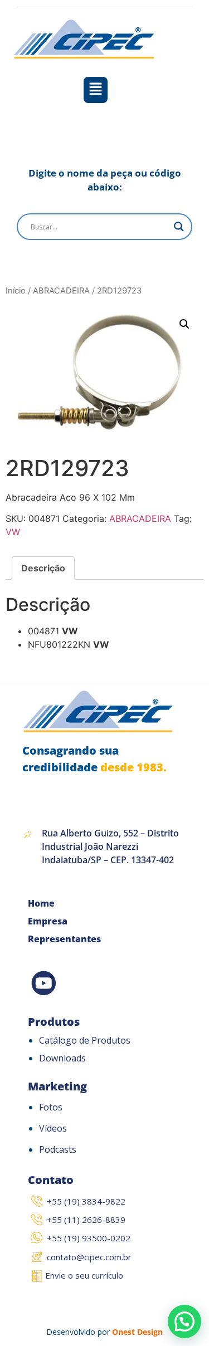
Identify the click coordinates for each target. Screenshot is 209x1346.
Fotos (50, 1107)
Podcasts (57, 1149)
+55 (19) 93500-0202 (88, 1238)
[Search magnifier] (179, 226)
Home (41, 903)
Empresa (47, 921)
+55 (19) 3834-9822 (86, 1201)
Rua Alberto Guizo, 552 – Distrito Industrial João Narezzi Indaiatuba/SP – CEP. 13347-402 (110, 846)
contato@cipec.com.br (89, 1256)
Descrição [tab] (43, 568)
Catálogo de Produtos (84, 1040)
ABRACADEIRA (61, 291)
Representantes (64, 939)
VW (13, 531)
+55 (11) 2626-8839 (86, 1219)
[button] (95, 90)
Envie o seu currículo (84, 1275)
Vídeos (53, 1128)
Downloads (62, 1058)
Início (16, 291)
